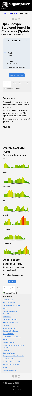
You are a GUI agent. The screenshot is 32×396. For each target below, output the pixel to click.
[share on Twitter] (16, 20)
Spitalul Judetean (8, 314)
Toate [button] (18, 288)
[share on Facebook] (13, 20)
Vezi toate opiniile (16, 75)
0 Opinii (27, 40)
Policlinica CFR (8, 299)
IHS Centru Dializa (9, 302)
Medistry (5, 367)
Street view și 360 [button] (8, 288)
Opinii (5, 13)
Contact (3, 8)
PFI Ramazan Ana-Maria (10, 322)
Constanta (15, 13)
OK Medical (6, 350)
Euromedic (6, 325)
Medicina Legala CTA (10, 328)
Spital (10, 13)
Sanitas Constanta (8, 342)
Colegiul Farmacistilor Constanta (13, 356)
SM (16, 392)
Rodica (5, 308)
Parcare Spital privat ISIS (11, 364)
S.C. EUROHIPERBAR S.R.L (12, 361)
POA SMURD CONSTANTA (12, 336)
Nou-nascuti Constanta (10, 319)
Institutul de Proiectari (9, 370)
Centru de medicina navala (11, 305)
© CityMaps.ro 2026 (11, 383)
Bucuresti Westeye (9, 353)
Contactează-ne (16, 389)
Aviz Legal (16, 386)
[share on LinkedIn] (18, 20)
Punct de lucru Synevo (10, 311)
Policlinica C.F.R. (8, 359)
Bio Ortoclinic (7, 317)
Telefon (12, 281)
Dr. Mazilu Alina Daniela (10, 331)
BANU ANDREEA (8, 334)
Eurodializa (6, 339)
